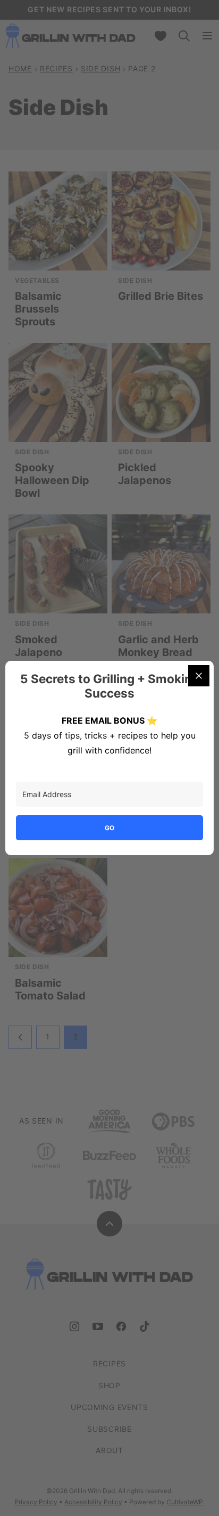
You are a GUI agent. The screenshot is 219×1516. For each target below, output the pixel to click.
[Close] (198, 675)
